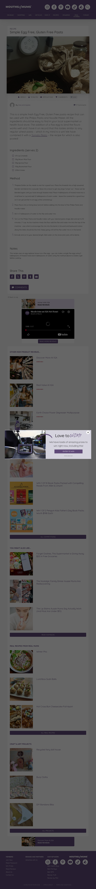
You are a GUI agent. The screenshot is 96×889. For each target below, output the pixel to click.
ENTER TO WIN (68, 451)
